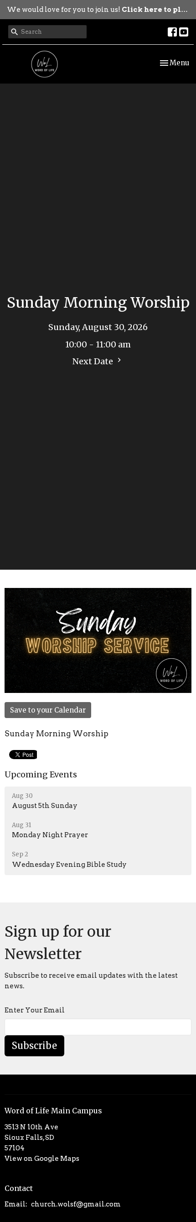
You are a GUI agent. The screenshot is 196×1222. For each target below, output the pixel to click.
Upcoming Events (41, 774)
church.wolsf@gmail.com (76, 1204)
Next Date (93, 361)
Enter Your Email (35, 1010)
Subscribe (34, 1045)
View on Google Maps (42, 1158)
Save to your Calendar (48, 710)
